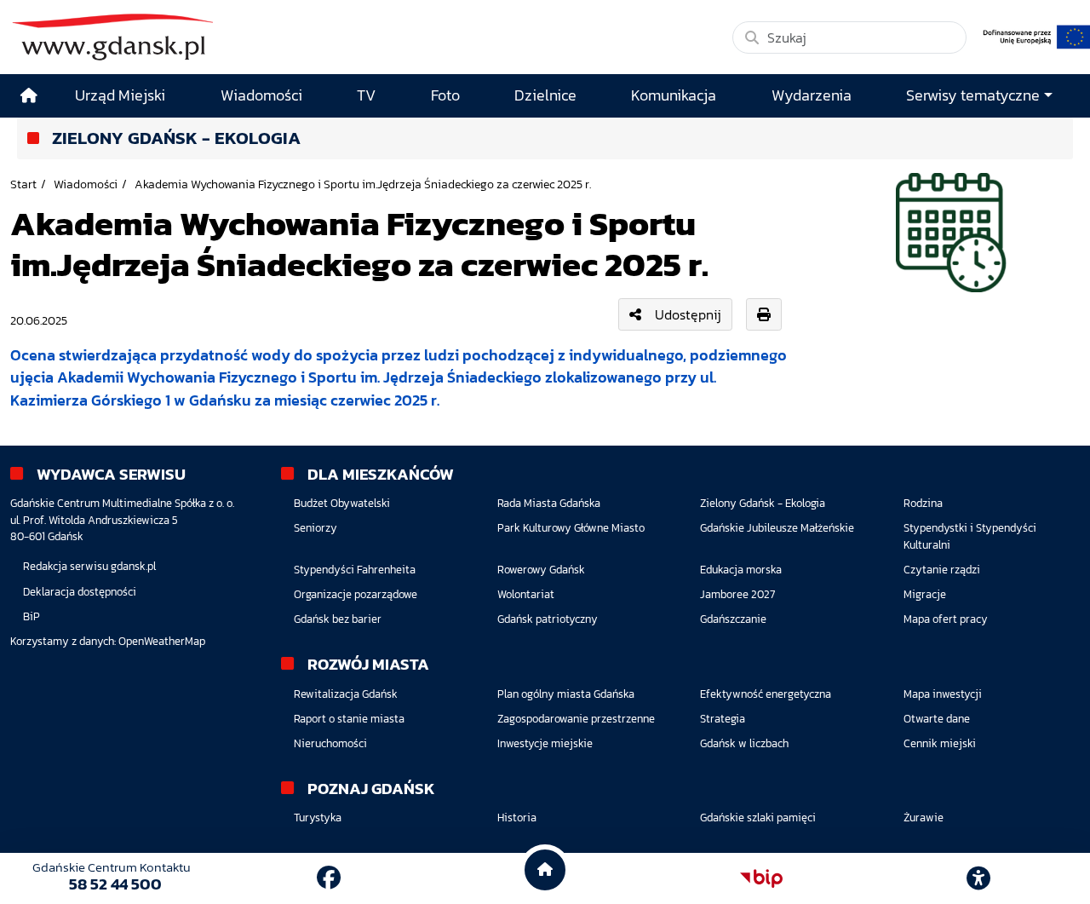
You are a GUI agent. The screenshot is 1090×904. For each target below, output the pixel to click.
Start (23, 184)
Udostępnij (688, 314)
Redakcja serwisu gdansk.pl (89, 566)
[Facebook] (329, 877)
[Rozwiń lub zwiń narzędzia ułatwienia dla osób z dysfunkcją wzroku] (978, 878)
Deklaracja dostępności (79, 592)
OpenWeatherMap (161, 641)
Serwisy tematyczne (973, 95)
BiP (31, 616)
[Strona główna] (29, 96)
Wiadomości (86, 184)
